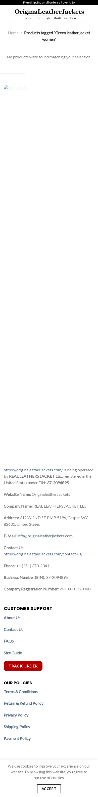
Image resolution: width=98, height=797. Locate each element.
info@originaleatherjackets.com (45, 535)
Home (13, 32)
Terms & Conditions (21, 691)
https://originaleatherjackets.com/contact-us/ (43, 553)
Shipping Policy (17, 726)
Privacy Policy (16, 714)
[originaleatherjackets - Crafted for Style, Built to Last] (49, 14)
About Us (12, 617)
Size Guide (13, 652)
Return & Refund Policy (23, 703)
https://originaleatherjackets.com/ (33, 469)
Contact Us (13, 629)
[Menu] (7, 14)
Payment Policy (17, 738)
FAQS (9, 640)
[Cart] (91, 14)
